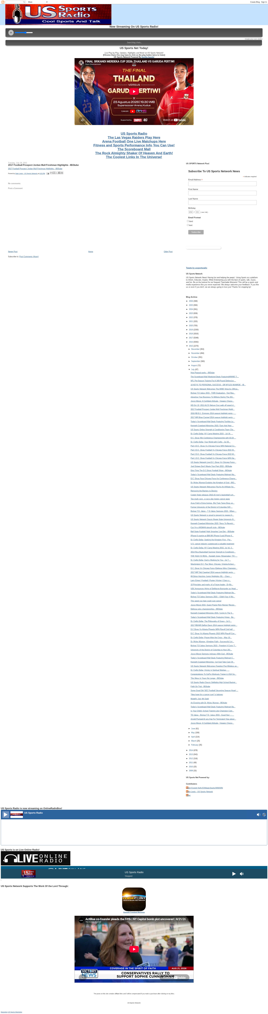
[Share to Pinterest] (62, 172)
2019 (191, 330)
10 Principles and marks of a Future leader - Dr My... (212, 585)
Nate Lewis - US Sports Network (200, 792)
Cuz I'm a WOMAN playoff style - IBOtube (208, 527)
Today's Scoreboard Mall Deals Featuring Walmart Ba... (213, 593)
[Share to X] (56, 172)
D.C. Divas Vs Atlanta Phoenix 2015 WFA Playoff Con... (213, 633)
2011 (191, 763)
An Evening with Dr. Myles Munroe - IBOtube (209, 703)
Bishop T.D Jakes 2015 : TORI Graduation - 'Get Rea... (213, 393)
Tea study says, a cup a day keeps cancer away (210, 499)
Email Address (195, 179)
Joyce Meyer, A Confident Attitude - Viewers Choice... (212, 401)
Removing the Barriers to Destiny (204, 491)
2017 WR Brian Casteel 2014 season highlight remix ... (213, 417)
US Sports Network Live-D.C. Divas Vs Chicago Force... (213, 462)
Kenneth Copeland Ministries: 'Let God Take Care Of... (213, 662)
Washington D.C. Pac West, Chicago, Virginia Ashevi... (213, 564)
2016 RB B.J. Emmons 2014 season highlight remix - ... (213, 413)
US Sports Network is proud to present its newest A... (212, 515)
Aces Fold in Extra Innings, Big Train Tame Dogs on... (212, 503)
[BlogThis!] (54, 172)
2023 (191, 313)
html (191, 221)
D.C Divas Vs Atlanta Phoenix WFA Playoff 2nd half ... (213, 629)
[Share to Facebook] (59, 172)
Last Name (193, 199)
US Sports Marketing (15, 1012)
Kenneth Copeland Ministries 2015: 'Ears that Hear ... (212, 426)
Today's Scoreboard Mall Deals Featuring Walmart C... (212, 658)
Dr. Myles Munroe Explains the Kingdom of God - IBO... (213, 483)
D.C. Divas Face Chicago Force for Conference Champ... (214, 479)
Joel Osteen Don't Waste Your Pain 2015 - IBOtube (211, 466)
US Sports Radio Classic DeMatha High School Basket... (214, 682)
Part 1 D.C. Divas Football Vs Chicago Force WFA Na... (213, 458)
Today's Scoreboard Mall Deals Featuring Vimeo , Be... (213, 617)
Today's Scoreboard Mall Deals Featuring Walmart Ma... (213, 474)
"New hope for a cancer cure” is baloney (207, 695)
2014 (191, 750)
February (195, 745)
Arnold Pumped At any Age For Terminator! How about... (213, 719)
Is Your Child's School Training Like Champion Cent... (212, 711)
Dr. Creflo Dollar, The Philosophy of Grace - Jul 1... (211, 621)
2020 (191, 326)
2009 (191, 771)
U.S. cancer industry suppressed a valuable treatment (212, 544)
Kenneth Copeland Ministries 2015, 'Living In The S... (212, 613)
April (193, 737)
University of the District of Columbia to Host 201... (211, 650)
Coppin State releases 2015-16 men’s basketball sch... (213, 495)
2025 (191, 305)
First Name (193, 189)
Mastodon (4, 1012)
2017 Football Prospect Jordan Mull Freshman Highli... (213, 409)
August (194, 365)
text (190, 225)
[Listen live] (5, 814)
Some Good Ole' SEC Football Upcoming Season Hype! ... (214, 690)
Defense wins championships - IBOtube (207, 609)
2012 (191, 758)
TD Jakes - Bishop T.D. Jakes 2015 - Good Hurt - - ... (212, 715)
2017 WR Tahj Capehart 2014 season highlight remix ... (213, 572)
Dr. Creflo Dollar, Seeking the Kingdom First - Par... (211, 540)
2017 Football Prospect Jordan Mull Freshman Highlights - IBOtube (43, 165)
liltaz (189, 795)
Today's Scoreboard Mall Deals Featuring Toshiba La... (213, 422)
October (194, 357)
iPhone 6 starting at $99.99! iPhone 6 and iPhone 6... (212, 536)
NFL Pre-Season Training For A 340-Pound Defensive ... (213, 381)
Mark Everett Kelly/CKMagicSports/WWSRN (205, 788)
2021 (191, 321)
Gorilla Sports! (148, 57)
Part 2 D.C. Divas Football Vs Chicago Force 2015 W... (213, 454)
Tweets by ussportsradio (196, 268)
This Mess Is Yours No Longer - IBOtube (207, 678)
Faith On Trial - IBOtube (200, 686)
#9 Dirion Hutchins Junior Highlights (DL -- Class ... (211, 576)
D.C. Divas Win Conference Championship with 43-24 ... (213, 438)
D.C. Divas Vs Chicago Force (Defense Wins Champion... (214, 568)
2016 (191, 342)
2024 (191, 309)
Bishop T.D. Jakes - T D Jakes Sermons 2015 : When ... (213, 511)
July (193, 369)
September (196, 361)
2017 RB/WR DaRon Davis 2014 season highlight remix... (214, 625)
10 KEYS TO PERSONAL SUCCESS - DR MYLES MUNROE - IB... (218, 385)
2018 (191, 334)
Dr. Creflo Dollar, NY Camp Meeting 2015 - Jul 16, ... (212, 434)
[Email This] (51, 172)
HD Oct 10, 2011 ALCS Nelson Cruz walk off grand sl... (213, 405)
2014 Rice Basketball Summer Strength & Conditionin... (213, 552)
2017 (191, 338)
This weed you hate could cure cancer (206, 601)
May (193, 733)
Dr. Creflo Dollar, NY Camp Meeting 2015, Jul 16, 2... (212, 548)
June (193, 729)
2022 (191, 317)
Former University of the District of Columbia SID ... (212, 507)
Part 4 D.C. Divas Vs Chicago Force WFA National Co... (213, 446)
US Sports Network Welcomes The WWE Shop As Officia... (215, 389)
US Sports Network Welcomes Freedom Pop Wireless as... (214, 666)
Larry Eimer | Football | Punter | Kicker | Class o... (211, 580)
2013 (191, 754)
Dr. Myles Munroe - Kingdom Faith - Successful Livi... (212, 642)
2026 (191, 301)
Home (90, 252)
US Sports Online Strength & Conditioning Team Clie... (213, 430)
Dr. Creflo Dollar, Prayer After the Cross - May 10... (211, 638)
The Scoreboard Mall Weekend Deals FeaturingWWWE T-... (215, 377)
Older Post (168, 252)
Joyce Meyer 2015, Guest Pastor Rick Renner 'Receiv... (213, 605)
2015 (191, 346)
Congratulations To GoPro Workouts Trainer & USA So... (213, 674)
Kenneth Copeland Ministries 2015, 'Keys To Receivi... (213, 523)
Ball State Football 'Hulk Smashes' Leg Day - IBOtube (212, 531)
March (194, 741)
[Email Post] (47, 173)
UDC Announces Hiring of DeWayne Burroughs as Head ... (214, 589)
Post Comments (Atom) (29, 257)
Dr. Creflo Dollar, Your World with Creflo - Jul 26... (210, 442)
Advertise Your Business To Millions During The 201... (212, 397)
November (195, 353)
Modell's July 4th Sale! (200, 699)
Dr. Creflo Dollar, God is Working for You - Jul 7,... (211, 560)
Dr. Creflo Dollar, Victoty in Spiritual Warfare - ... (210, 670)
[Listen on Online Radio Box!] (264, 815)
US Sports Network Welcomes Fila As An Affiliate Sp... (213, 487)
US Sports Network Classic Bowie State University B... (213, 519)
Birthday (192, 208)
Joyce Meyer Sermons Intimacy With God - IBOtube (212, 654)
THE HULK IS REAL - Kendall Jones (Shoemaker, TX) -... (214, 556)
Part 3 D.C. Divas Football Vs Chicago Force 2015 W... (213, 450)
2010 (191, 767)
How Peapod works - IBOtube (203, 373)
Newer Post (12, 252)
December (195, 349)
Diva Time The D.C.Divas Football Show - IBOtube (211, 470)
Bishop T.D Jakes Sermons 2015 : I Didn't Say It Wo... (213, 597)
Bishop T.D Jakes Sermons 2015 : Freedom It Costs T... (213, 646)
